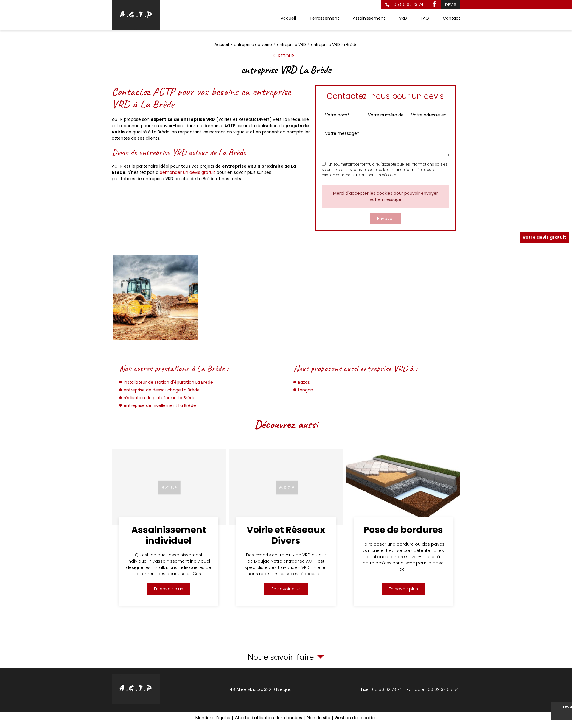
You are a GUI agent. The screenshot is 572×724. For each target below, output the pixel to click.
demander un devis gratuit (187, 172)
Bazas (304, 382)
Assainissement (369, 18)
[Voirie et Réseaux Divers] (286, 527)
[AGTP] (136, 15)
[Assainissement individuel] (169, 527)
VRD (403, 18)
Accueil (288, 18)
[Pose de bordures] (403, 527)
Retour (286, 56)
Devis (450, 4)
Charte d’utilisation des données (268, 718)
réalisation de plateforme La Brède (159, 398)
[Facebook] (434, 4)
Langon (305, 390)
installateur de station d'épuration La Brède (168, 382)
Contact (451, 18)
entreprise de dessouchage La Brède (162, 390)
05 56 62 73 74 (407, 4)
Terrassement (324, 18)
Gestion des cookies (356, 718)
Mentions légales (212, 718)
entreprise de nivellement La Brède (160, 405)
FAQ (425, 18)
